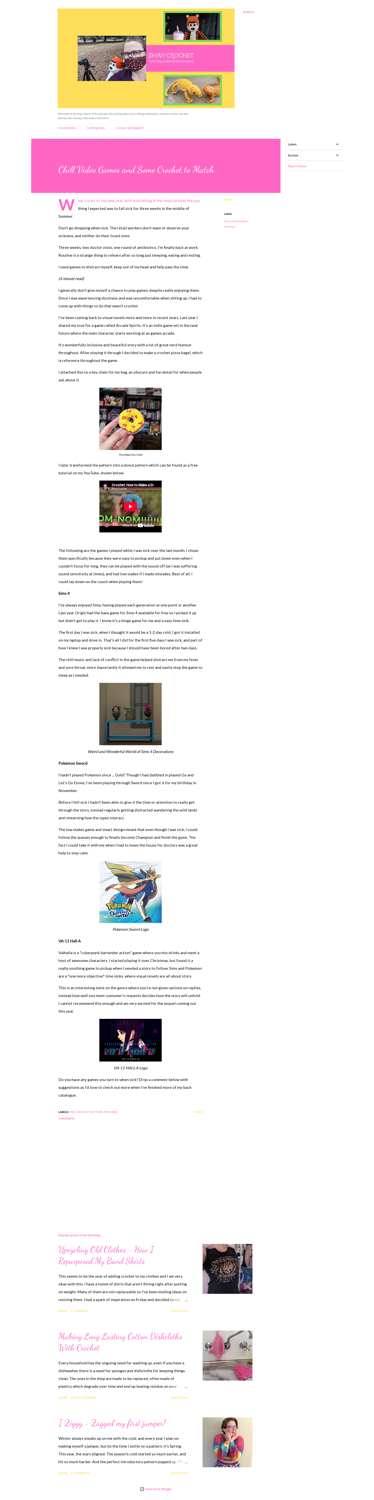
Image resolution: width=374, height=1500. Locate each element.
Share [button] (228, 199)
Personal (229, 226)
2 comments (80, 1473)
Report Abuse (297, 166)
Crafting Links (96, 127)
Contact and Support (130, 127)
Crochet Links (67, 127)
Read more (180, 1311)
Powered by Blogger (158, 1489)
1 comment (79, 1311)
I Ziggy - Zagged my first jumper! (111, 1423)
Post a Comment (84, 1397)
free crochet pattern (236, 221)
